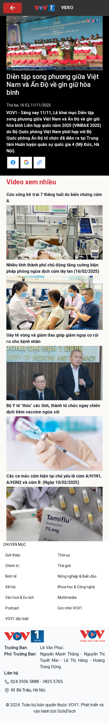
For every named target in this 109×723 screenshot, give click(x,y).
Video (66, 7)
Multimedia (67, 597)
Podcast (12, 608)
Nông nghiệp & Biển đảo (77, 576)
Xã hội (10, 587)
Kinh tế (10, 576)
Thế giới (64, 566)
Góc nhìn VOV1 (70, 608)
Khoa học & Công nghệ (76, 587)
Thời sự (64, 555)
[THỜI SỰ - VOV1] (24, 636)
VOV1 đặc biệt (17, 619)
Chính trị (12, 566)
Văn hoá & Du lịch (19, 597)
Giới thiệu (12, 555)
